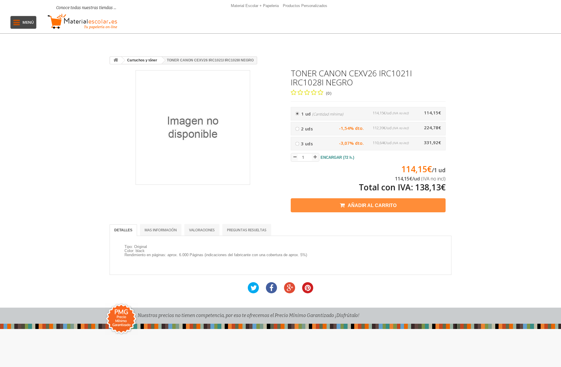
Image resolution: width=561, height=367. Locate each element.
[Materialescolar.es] (82, 21)
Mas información (161, 230)
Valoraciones (202, 230)
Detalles (123, 230)
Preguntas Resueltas (246, 230)
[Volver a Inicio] (115, 60)
